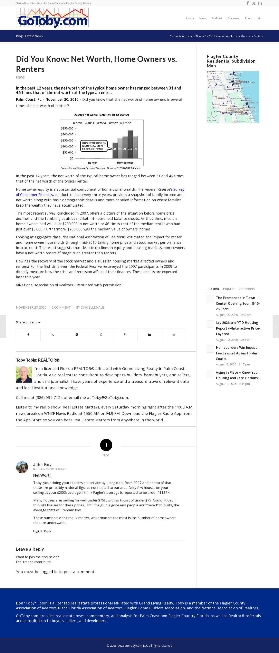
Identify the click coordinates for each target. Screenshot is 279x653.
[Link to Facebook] (248, 3)
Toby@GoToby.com (110, 397)
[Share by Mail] (174, 334)
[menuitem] (190, 18)
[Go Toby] (53, 18)
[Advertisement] (235, 198)
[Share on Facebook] (28, 334)
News (20, 77)
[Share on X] (53, 334)
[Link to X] (254, 3)
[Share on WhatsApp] (101, 334)
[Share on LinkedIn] (150, 334)
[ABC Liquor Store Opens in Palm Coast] (3, 326)
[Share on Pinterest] (125, 334)
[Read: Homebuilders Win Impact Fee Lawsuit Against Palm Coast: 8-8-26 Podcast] (210, 349)
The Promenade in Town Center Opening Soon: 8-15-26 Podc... (238, 303)
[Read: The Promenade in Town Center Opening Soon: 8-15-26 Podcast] (210, 299)
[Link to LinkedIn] (260, 3)
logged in (49, 571)
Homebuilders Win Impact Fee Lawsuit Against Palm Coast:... (236, 353)
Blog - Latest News (29, 36)
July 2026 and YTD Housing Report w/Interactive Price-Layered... (238, 328)
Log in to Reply (42, 531)
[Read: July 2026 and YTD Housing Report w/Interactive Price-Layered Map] (210, 324)
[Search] (259, 18)
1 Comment (61, 307)
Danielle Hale (92, 307)
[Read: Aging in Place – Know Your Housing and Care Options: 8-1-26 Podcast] (210, 373)
